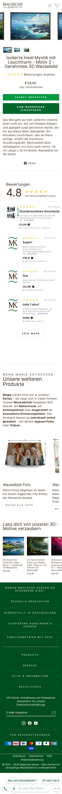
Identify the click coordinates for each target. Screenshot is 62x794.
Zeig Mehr (29, 220)
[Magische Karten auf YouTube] (36, 723)
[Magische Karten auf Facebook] (30, 723)
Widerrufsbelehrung (32, 759)
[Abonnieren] (54, 713)
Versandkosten (34, 87)
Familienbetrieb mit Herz (30, 637)
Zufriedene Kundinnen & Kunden (30, 625)
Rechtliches (30, 686)
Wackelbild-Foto (19, 505)
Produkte (30, 654)
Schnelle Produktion (30, 601)
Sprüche (30, 665)
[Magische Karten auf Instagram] (23, 723)
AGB (49, 755)
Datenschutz (36, 755)
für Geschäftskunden (30, 735)
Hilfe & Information (30, 676)
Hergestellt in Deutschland (30, 612)
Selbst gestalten (31, 97)
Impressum (19, 755)
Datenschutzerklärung (31, 704)
